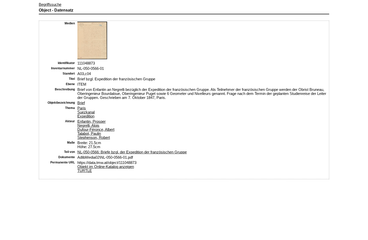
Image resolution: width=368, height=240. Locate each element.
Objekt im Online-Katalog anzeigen (105, 167)
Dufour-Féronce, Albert (95, 130)
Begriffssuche (50, 5)
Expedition (85, 116)
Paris (81, 108)
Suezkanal (86, 112)
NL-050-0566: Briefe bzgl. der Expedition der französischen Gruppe (132, 152)
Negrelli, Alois (88, 126)
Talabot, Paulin (89, 134)
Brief (81, 103)
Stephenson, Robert (93, 138)
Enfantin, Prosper (91, 121)
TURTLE (84, 171)
